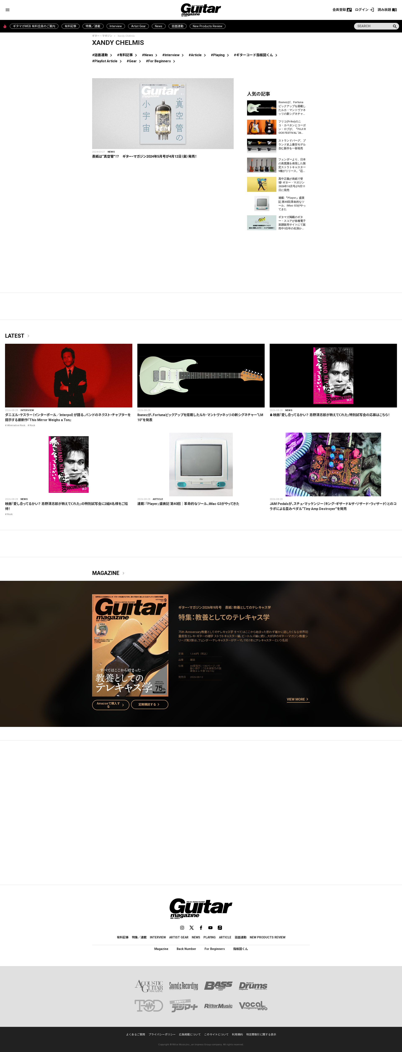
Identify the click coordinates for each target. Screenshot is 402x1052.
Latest (18, 336)
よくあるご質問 (135, 1034)
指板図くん (240, 949)
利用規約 (237, 1034)
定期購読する (149, 704)
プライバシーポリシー (162, 1034)
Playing (210, 937)
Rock (32, 425)
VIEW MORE (298, 699)
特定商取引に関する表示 (261, 1034)
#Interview (173, 55)
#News (150, 55)
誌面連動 (177, 26)
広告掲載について (190, 1034)
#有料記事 (128, 55)
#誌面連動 (103, 55)
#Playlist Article (107, 61)
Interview (116, 26)
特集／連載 (93, 26)
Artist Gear (138, 26)
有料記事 (70, 26)
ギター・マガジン (102, 35)
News (158, 26)
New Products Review (207, 26)
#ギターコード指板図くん (256, 55)
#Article (198, 55)
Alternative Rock (16, 425)
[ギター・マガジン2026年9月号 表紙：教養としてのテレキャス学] (130, 694)
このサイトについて (216, 1034)
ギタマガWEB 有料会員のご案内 (34, 26)
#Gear (135, 61)
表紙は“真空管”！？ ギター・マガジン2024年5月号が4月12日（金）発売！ (144, 156)
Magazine (109, 573)
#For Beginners (161, 61)
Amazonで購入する (111, 705)
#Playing (221, 55)
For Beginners (215, 949)
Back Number (186, 949)
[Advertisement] (201, 783)
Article (158, 499)
